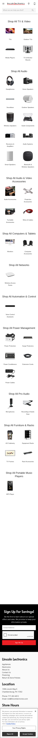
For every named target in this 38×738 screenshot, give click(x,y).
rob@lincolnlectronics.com (17, 699)
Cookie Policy (10, 724)
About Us (6, 670)
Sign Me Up (19, 642)
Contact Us (6, 672)
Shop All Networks (19, 265)
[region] (19, 723)
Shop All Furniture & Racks (19, 425)
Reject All (10, 734)
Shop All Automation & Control (19, 296)
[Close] (35, 711)
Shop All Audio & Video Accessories (19, 180)
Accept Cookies (28, 734)
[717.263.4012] (34, 3)
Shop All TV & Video (19, 21)
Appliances (6, 664)
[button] (3, 3)
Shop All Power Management (19, 328)
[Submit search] (32, 10)
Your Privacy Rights (19, 728)
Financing (6, 675)
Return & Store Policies (11, 678)
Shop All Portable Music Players (19, 474)
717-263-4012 (13, 696)
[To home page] (16, 4)
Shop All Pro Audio (19, 393)
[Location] (28, 3)
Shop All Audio (19, 71)
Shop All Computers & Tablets (19, 233)
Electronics (6, 667)
